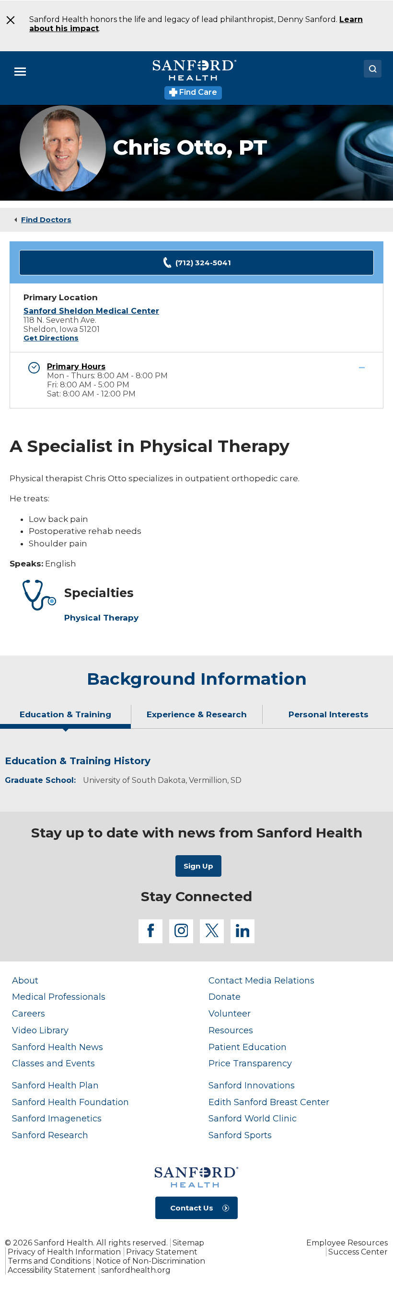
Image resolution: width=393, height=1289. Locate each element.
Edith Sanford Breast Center (268, 1102)
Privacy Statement (161, 1251)
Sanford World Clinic (252, 1118)
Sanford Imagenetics (57, 1118)
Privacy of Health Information (64, 1251)
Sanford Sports (240, 1135)
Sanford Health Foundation (70, 1102)
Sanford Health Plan (55, 1085)
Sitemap (188, 1242)
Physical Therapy (101, 617)
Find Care (197, 92)
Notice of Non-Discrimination (150, 1261)
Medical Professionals (58, 996)
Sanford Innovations (251, 1085)
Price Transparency (250, 1063)
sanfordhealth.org (136, 1270)
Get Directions (51, 338)
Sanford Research (50, 1135)
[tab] (65, 718)
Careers (28, 1013)
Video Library (40, 1030)
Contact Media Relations (261, 980)
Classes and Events (53, 1063)
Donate (224, 996)
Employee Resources (347, 1242)
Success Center (358, 1251)
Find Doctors (46, 219)
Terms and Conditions (49, 1261)
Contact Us (191, 1207)
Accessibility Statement (52, 1270)
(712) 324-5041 (203, 262)
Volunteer (229, 1013)
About (25, 980)
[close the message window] (9, 20)
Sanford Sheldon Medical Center (91, 311)
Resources (230, 1030)
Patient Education (247, 1046)
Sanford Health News (57, 1046)
